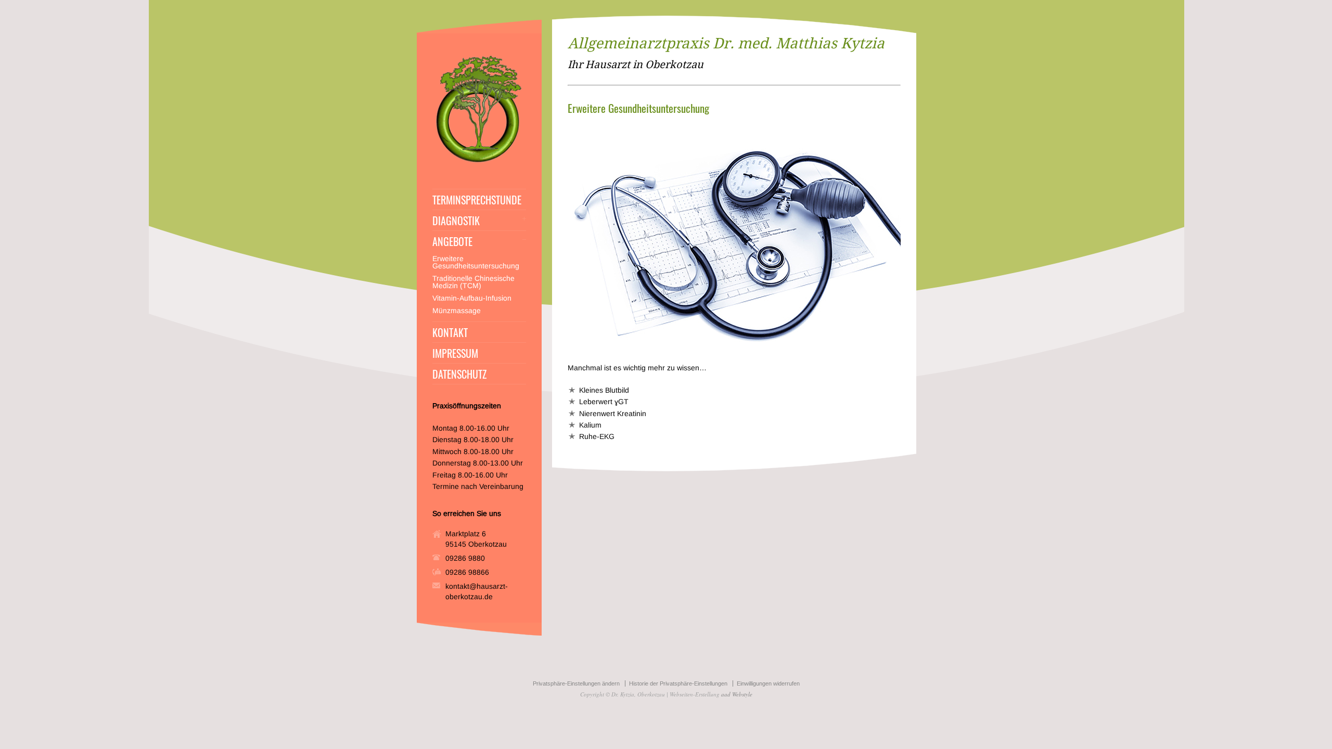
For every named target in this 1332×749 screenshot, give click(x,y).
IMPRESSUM (455, 353)
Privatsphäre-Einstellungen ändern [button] (576, 683)
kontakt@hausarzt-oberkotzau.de (476, 591)
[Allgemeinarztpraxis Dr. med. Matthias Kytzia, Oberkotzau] (479, 162)
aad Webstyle (736, 694)
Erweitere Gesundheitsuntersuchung (475, 262)
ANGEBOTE (452, 241)
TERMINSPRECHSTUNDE (476, 200)
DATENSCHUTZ (459, 374)
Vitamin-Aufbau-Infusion (471, 298)
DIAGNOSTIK (456, 220)
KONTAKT (450, 332)
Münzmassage (456, 310)
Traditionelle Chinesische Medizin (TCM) (473, 282)
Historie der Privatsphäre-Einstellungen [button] (678, 683)
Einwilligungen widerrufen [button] (768, 683)
